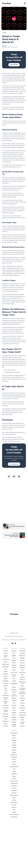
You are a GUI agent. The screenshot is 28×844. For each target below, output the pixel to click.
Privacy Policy (14, 817)
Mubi (22, 674)
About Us (14, 807)
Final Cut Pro (14, 672)
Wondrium (14, 790)
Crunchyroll (5, 707)
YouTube (14, 800)
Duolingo (5, 726)
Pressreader (22, 712)
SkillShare (14, 740)
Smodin (14, 747)
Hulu (14, 703)
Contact (14, 812)
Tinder (4, 32)
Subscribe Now (14, 64)
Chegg (5, 693)
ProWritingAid (22, 715)
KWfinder (14, 717)
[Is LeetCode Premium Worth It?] (14, 526)
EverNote (14, 665)
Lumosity (22, 653)
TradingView (14, 773)
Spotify (14, 752)
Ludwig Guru (22, 651)
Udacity (14, 776)
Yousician (14, 805)
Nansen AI (22, 679)
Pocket (22, 710)
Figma (14, 670)
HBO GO (14, 698)
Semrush (22, 726)
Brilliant (6, 685)
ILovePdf (14, 705)
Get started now (14, 464)
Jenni (14, 710)
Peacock (22, 703)
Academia (5, 651)
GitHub (14, 692)
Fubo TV (14, 687)
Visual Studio (14, 783)
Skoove (14, 742)
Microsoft (22, 662)
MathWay (22, 658)
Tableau (14, 762)
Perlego (22, 705)
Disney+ (6, 723)
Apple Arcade (5, 664)
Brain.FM (5, 683)
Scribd (22, 719)
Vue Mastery (14, 785)
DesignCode (6, 721)
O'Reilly (22, 700)
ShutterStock (14, 733)
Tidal (14, 769)
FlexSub (6, 3)
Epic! (14, 658)
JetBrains (14, 712)
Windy (14, 788)
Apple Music (6, 666)
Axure (5, 669)
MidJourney (22, 665)
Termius (14, 764)
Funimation (14, 689)
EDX (14, 653)
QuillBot (22, 717)
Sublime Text (14, 754)
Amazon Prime (5, 659)
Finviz (14, 678)
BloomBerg (5, 681)
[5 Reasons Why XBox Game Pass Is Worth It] (14, 535)
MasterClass (22, 655)
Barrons (6, 676)
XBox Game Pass (14, 795)
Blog (14, 809)
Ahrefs (5, 653)
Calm (5, 688)
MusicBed (22, 677)
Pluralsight (22, 707)
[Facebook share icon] (14, 476)
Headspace (14, 700)
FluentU (14, 681)
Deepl (5, 718)
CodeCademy (5, 695)
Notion (22, 695)
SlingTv (14, 735)
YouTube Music (14, 802)
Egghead (14, 655)
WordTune (14, 793)
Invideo (14, 707)
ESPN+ (14, 662)
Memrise (22, 660)
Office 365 (22, 698)
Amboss (6, 662)
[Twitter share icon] (9, 476)
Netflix (22, 685)
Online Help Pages (14, 814)
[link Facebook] (12, 644)
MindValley (22, 667)
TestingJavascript (14, 766)
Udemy (14, 778)
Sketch (14, 738)
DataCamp (5, 714)
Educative (14, 651)
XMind (14, 797)
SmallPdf (14, 745)
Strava (14, 759)
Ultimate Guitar (14, 781)
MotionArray (22, 672)
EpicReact (14, 660)
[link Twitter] (15, 644)
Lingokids (14, 722)
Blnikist (5, 678)
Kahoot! (14, 715)
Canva (5, 690)
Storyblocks (14, 757)
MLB (22, 670)
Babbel (5, 671)
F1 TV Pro (14, 667)
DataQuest (5, 716)
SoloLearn (14, 750)
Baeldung (5, 673)
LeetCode (14, 719)
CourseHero (5, 705)
